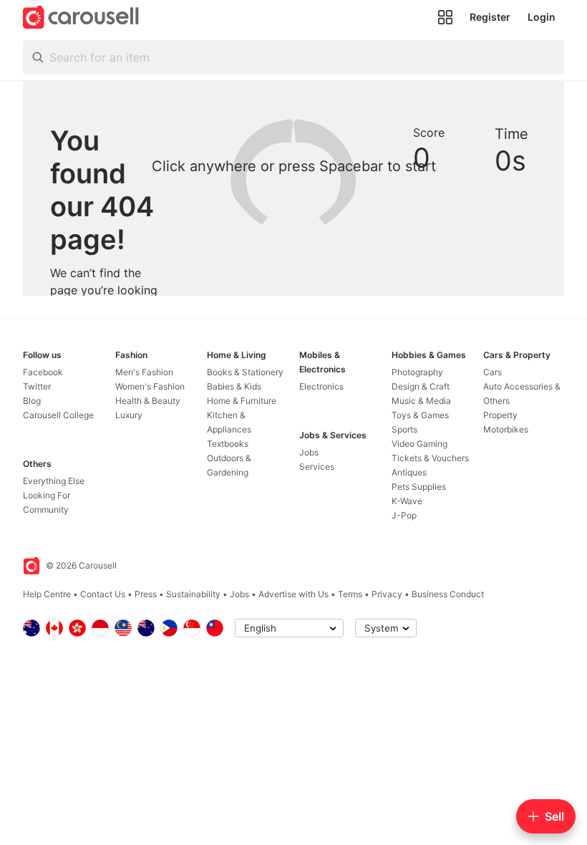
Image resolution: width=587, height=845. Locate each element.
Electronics (321, 386)
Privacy (387, 594)
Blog (32, 400)
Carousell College (58, 415)
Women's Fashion (150, 386)
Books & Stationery (245, 372)
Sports (404, 429)
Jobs (309, 452)
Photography (417, 372)
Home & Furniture (241, 400)
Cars (492, 372)
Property (500, 415)
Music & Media (421, 400)
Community (46, 509)
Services (316, 466)
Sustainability (193, 594)
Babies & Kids (234, 386)
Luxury (128, 415)
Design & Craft (421, 386)
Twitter (37, 386)
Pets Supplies (419, 486)
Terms (350, 594)
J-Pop (404, 515)
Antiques (409, 472)
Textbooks (227, 443)
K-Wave (407, 501)
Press (146, 594)
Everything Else (53, 480)
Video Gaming (419, 443)
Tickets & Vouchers (430, 458)
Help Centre (47, 594)
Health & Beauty (147, 400)
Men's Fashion (144, 372)
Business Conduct (448, 594)
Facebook (43, 372)
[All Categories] (445, 17)
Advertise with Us (293, 594)
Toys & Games (420, 415)
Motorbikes (505, 429)
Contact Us (102, 594)
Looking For (46, 495)
